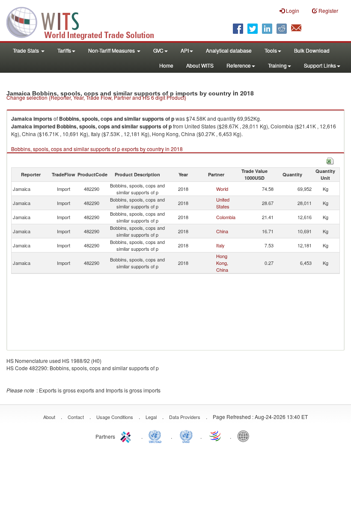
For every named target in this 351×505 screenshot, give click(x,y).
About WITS (200, 65)
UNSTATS (186, 435)
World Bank (245, 435)
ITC (127, 435)
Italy (220, 245)
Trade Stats (26, 50)
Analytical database (229, 50)
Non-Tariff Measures (112, 50)
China (222, 231)
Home (166, 65)
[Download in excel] (330, 159)
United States (222, 203)
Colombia (225, 217)
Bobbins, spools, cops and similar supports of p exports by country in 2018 (97, 148)
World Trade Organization (215, 435)
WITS (85, 21)
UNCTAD (156, 435)
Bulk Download (312, 50)
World (222, 188)
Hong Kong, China (222, 263)
